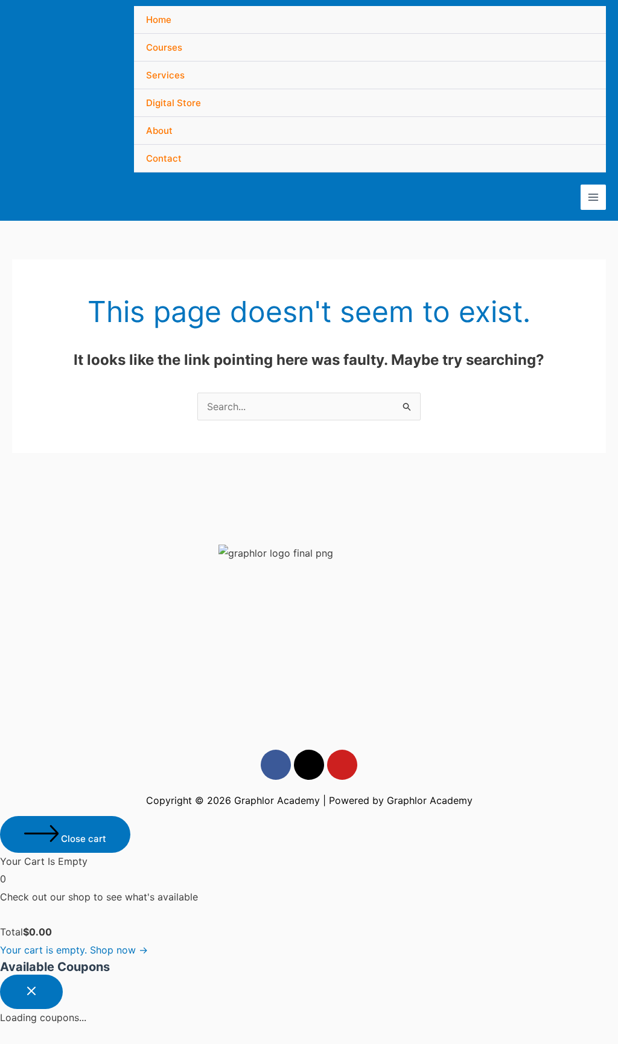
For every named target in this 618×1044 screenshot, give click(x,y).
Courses (164, 47)
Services (165, 75)
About (159, 130)
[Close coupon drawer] (31, 992)
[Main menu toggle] (593, 197)
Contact (164, 158)
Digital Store (173, 103)
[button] (309, 509)
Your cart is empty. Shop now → (74, 950)
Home (158, 19)
